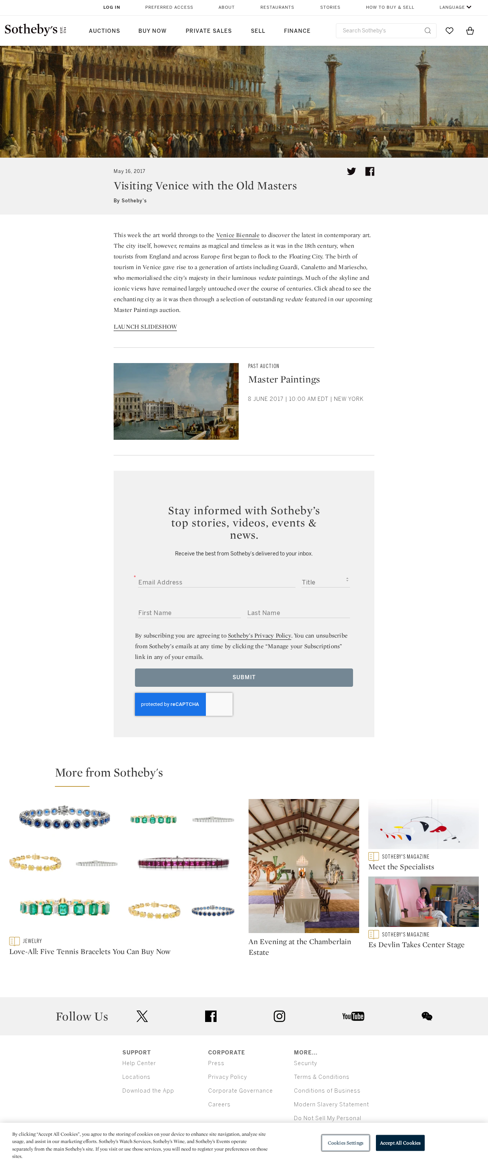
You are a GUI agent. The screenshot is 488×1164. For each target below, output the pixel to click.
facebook (211, 1016)
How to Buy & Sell (390, 7)
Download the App (148, 1091)
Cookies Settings (345, 1143)
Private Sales (209, 31)
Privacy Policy (227, 1077)
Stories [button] (330, 7)
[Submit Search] (428, 30)
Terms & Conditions (322, 1077)
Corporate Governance (240, 1091)
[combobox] (386, 30)
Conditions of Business (327, 1091)
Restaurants (277, 7)
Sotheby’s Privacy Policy (259, 635)
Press (216, 1063)
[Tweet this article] (351, 171)
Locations (136, 1077)
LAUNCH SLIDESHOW (145, 327)
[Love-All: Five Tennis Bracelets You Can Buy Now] (124, 868)
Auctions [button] (104, 31)
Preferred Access (169, 7)
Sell (258, 31)
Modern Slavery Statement (331, 1104)
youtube (353, 1016)
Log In (111, 7)
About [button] (226, 7)
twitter (142, 1016)
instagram (279, 1016)
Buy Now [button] (152, 31)
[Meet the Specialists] (423, 825)
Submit (244, 677)
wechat (427, 1016)
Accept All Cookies (400, 1143)
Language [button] (452, 7)
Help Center (139, 1063)
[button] (248, 776)
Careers (219, 1104)
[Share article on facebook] (369, 171)
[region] (244, 1143)
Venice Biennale (238, 235)
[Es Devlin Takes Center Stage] (423, 903)
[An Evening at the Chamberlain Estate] (304, 867)
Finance (297, 31)
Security (305, 1063)
